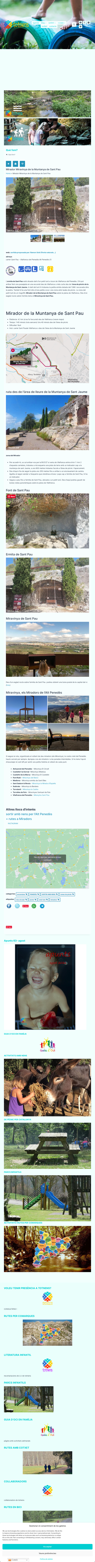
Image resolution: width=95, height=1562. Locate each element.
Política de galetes (46, 1559)
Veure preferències (47, 1553)
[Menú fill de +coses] (61, 23)
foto (8, 685)
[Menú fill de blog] (44, 23)
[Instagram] (88, 22)
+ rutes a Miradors (19, 819)
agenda (36, 23)
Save (26, 906)
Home (8, 173)
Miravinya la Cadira (30, 789)
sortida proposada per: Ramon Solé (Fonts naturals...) (33, 252)
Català (14, 1560)
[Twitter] (84, 22)
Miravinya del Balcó (30, 778)
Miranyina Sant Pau (41, 795)
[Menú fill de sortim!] (52, 23)
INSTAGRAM (13, 823)
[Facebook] (80, 22)
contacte (52, 26)
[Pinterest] (80, 26)
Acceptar (47, 1546)
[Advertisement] (47, 72)
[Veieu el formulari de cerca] (74, 24)
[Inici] (6, 155)
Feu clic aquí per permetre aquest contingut (47, 858)
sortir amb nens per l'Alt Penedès (29, 814)
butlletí (44, 26)
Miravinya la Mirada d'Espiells (44, 783)
